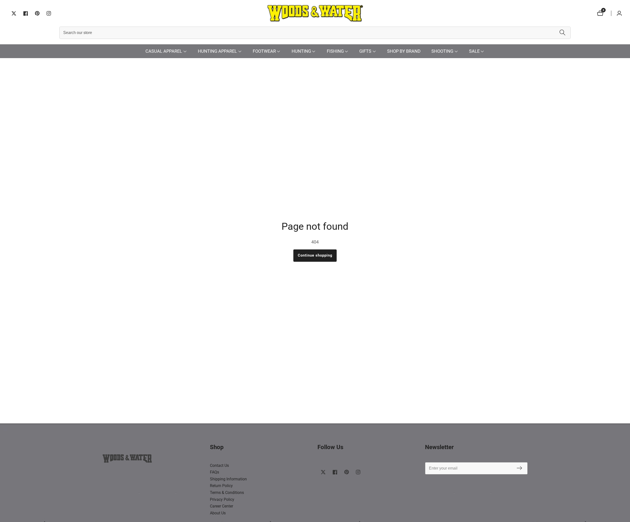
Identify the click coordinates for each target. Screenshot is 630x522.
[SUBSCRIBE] (519, 468)
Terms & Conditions (227, 492)
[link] (154, 459)
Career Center (221, 506)
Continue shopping (315, 255)
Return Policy (221, 485)
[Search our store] (562, 32)
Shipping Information (228, 479)
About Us (218, 513)
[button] (163, 51)
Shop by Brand (404, 51)
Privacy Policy (222, 499)
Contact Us (219, 465)
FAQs (214, 472)
